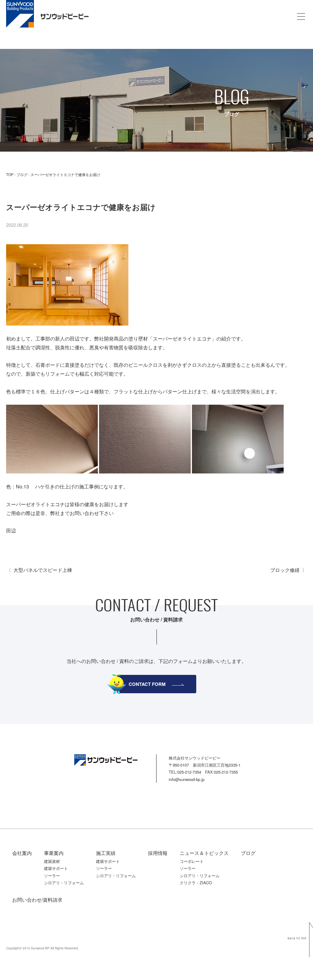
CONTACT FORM (147, 684)
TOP (9, 174)
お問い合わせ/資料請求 (37, 899)
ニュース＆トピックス (204, 852)
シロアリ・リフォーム (64, 882)
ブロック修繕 (285, 569)
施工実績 (106, 852)
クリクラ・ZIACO (196, 882)
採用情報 (158, 852)
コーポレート (192, 861)
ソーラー (52, 875)
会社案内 (22, 852)
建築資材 (52, 861)
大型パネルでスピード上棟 (42, 569)
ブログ (22, 174)
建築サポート (56, 868)
